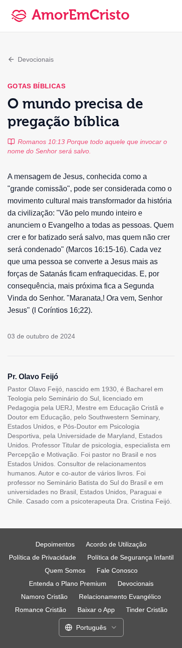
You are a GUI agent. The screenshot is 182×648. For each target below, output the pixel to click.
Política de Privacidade (42, 557)
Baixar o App (96, 609)
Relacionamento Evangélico (120, 596)
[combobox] (91, 627)
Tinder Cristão (147, 609)
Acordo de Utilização (116, 544)
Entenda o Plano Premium (67, 583)
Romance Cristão (40, 609)
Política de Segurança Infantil (130, 557)
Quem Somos (65, 570)
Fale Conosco (117, 570)
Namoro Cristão (44, 596)
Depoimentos (55, 544)
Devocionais (36, 59)
